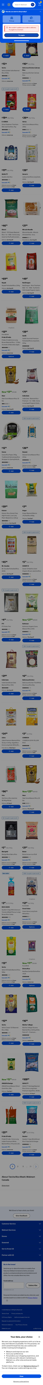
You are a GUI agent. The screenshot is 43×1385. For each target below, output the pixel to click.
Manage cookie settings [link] (21, 1381)
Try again (21, 35)
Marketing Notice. (30, 1366)
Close (21, 1376)
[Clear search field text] (30, 4)
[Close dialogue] (39, 1336)
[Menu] (3, 4)
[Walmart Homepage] (9, 4)
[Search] (32, 4)
